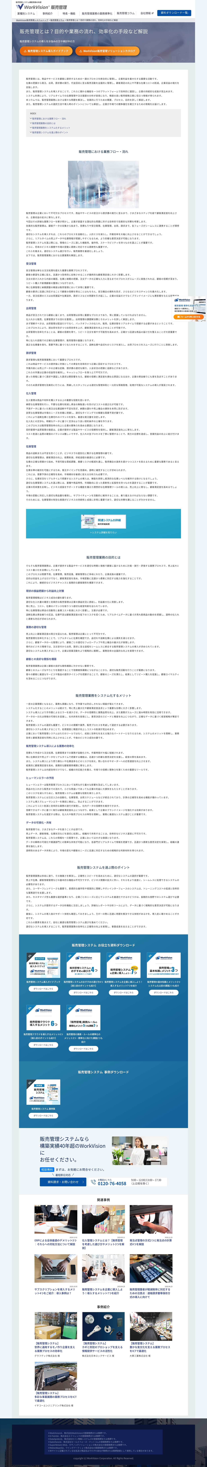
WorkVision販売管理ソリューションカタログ (109, 51)
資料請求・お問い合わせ (63, 1182)
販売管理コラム (57, 20)
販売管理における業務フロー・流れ (49, 119)
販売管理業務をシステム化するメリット (51, 128)
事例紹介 (48, 13)
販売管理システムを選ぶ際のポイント (50, 132)
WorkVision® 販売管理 (41, 7)
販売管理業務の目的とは (43, 123)
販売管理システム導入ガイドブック (48, 51)
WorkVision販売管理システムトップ (32, 20)
